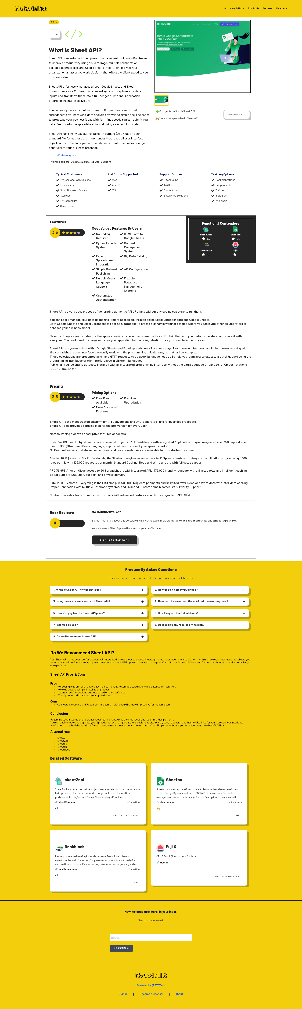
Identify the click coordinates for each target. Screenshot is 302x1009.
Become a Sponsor (151, 993)
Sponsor (268, 8)
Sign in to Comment (114, 539)
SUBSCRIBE (121, 948)
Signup (123, 993)
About (179, 993)
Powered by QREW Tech (151, 985)
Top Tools (253, 8)
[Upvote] (56, 34)
